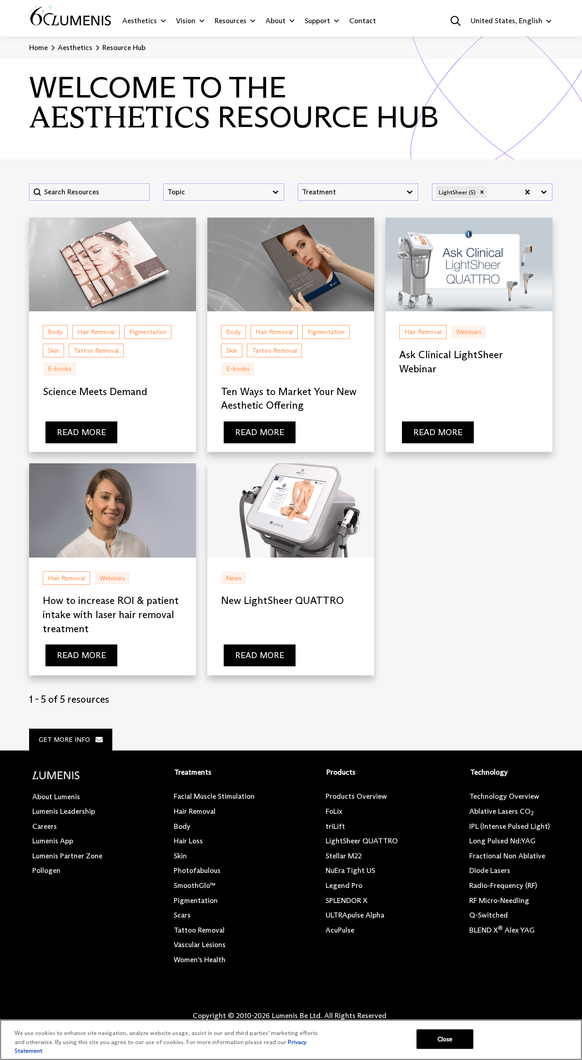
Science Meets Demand (95, 391)
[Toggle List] (275, 192)
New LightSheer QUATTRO (282, 600)
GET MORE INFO (64, 739)
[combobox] (215, 192)
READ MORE (81, 432)
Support (317, 20)
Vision (186, 20)
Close (445, 1039)
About (276, 20)
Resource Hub (124, 47)
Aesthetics (139, 20)
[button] (456, 21)
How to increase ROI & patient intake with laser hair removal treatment (111, 614)
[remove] (482, 192)
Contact (362, 20)
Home (38, 47)
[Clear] (527, 192)
